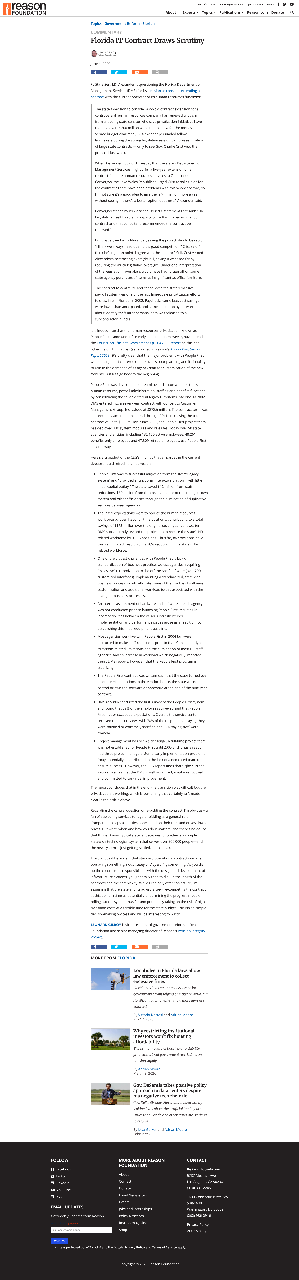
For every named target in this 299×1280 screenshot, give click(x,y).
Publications (230, 12)
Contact (125, 1181)
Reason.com (257, 12)
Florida (149, 23)
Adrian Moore (182, 1014)
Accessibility (196, 1230)
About (171, 12)
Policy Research (131, 1216)
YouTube (64, 1190)
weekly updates (69, 1216)
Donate (277, 12)
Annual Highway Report (231, 4)
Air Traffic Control (207, 4)
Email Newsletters (133, 1195)
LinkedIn (63, 1183)
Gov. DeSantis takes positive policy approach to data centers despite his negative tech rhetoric (170, 1090)
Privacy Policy (198, 1224)
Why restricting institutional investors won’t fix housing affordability (163, 1036)
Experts (189, 12)
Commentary (106, 32)
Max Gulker (147, 1129)
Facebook (63, 1169)
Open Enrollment (255, 4)
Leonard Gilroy (106, 924)
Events (270, 4)
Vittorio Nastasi (150, 1014)
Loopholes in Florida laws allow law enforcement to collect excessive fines (166, 976)
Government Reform (122, 23)
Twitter (61, 1176)
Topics (207, 12)
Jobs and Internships (135, 1209)
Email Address (64, 1223)
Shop (123, 1229)
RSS (59, 1197)
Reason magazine (133, 1222)
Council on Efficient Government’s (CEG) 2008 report (139, 343)
